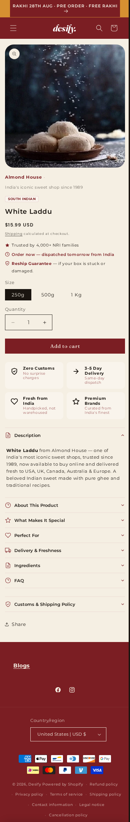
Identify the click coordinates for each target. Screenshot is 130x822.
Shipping (14, 228)
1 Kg (76, 289)
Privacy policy (27, 794)
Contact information (50, 804)
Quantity (15, 303)
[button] (13, 28)
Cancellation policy (66, 814)
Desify (32, 784)
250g (18, 289)
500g (48, 289)
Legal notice (89, 804)
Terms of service (63, 794)
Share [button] (19, 619)
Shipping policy (103, 794)
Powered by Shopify (60, 784)
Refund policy (101, 784)
